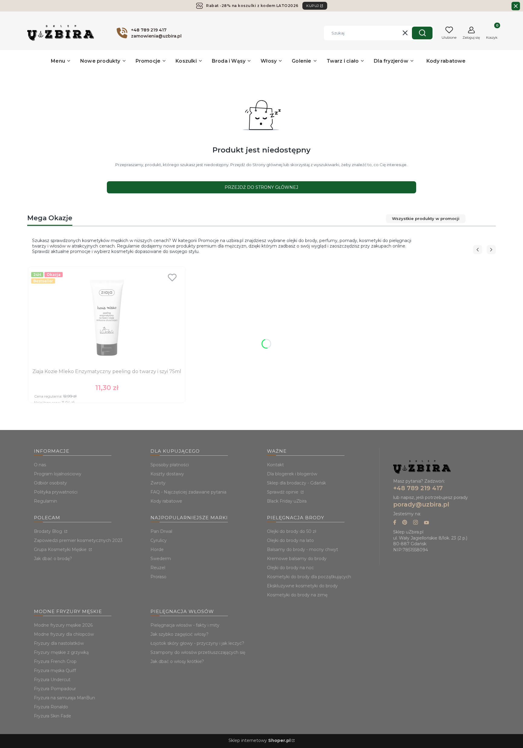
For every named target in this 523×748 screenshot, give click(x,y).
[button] (422, 33)
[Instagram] (415, 523)
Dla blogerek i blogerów (292, 474)
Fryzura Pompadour (55, 688)
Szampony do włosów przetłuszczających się (197, 652)
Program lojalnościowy (57, 474)
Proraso (158, 576)
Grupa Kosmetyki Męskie (61, 549)
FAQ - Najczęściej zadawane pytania (188, 492)
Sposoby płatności (169, 465)
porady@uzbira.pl (421, 504)
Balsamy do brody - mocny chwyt (302, 549)
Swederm (160, 558)
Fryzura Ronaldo (51, 707)
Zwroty (158, 483)
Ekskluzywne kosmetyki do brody (302, 586)
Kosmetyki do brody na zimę (297, 595)
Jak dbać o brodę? (53, 558)
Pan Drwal (161, 531)
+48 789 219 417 (418, 488)
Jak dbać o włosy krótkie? (177, 661)
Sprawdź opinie (283, 492)
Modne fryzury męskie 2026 (63, 625)
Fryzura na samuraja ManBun (64, 697)
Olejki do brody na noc (290, 567)
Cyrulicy (158, 540)
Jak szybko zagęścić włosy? (179, 634)
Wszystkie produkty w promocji (425, 218)
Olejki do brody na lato (290, 540)
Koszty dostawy (167, 474)
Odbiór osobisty (50, 483)
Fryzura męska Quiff (55, 670)
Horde (157, 549)
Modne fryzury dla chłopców (64, 634)
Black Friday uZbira (287, 501)
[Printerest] (404, 523)
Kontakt (275, 465)
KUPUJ (312, 6)
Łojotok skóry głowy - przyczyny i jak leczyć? (197, 643)
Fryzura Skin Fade (52, 716)
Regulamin (45, 501)
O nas (40, 465)
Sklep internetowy (260, 740)
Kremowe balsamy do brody (297, 558)
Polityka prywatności (55, 492)
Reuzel (157, 567)
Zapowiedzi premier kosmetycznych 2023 (78, 540)
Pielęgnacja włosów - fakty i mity (184, 625)
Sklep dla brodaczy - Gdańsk (296, 483)
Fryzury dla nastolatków (59, 643)
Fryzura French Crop (55, 661)
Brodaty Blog (48, 531)
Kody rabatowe (166, 501)
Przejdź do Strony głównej (261, 187)
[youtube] (426, 523)
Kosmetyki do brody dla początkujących (309, 576)
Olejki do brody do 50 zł (291, 531)
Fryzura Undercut (52, 679)
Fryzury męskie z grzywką (61, 652)
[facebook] (394, 523)
